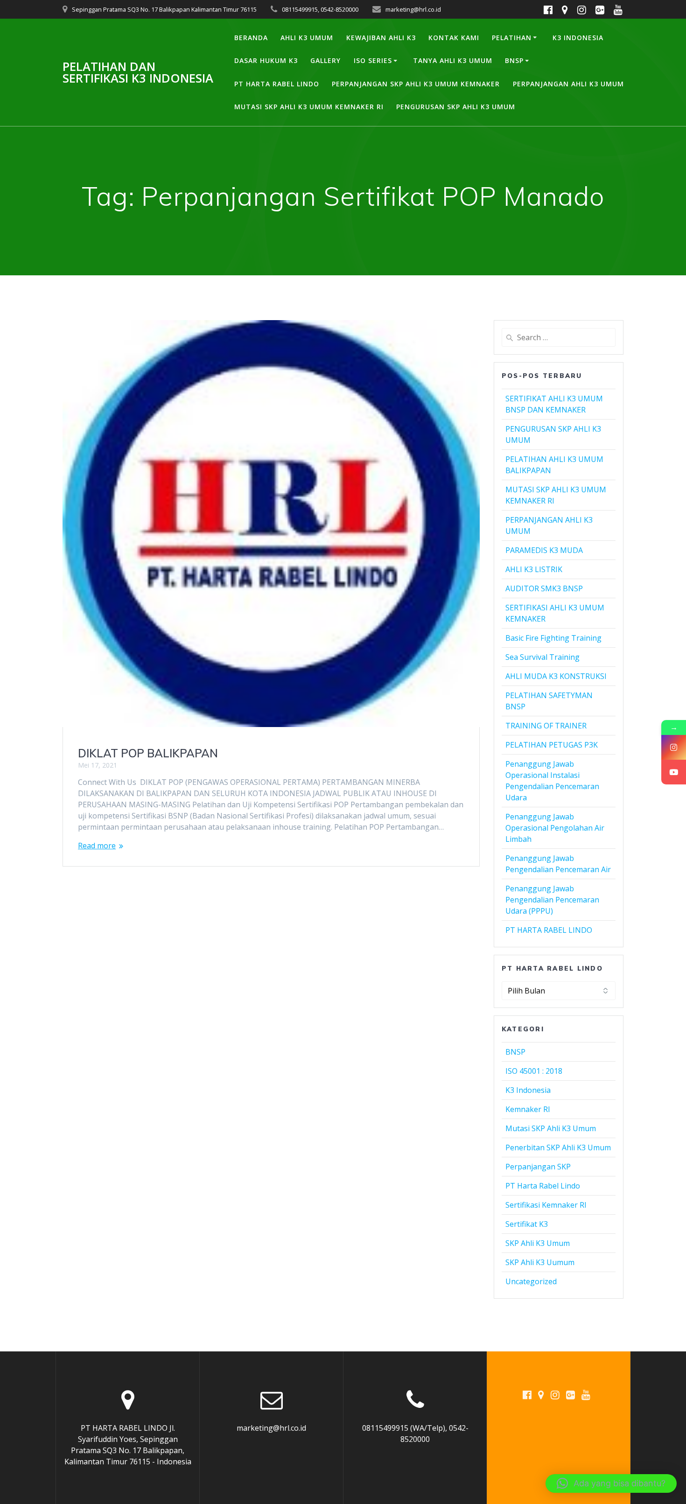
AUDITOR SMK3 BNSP (544, 588)
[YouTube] (673, 772)
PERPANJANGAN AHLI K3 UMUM (568, 83)
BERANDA (251, 37)
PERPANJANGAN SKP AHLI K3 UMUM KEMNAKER (416, 83)
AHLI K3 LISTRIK (533, 569)
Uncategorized (531, 1281)
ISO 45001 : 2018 (533, 1071)
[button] (611, 1483)
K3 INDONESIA (578, 37)
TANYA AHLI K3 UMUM (452, 60)
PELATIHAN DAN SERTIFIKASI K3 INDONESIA (138, 72)
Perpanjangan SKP (538, 1166)
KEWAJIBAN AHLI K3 (381, 37)
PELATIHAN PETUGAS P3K (551, 745)
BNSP (514, 60)
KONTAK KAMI (453, 37)
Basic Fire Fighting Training (553, 638)
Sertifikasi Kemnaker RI (546, 1205)
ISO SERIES (373, 60)
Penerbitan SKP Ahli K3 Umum (558, 1147)
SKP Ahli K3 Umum (537, 1243)
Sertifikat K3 (526, 1224)
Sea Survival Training (542, 657)
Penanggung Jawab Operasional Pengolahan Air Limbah (554, 827)
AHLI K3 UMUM (306, 37)
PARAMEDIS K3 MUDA (544, 550)
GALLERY (325, 60)
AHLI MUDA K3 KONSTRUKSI (556, 676)
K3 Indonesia (528, 1090)
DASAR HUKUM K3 (266, 60)
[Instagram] (673, 747)
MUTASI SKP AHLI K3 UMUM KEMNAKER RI (309, 106)
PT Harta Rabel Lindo (542, 1186)
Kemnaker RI (527, 1109)
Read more (97, 845)
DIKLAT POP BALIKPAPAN (148, 753)
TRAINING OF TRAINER (546, 726)
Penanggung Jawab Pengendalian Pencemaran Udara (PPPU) (552, 899)
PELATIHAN (512, 37)
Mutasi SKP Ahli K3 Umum (550, 1128)
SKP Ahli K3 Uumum (539, 1262)
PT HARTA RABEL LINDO (276, 83)
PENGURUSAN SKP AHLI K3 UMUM (455, 106)
